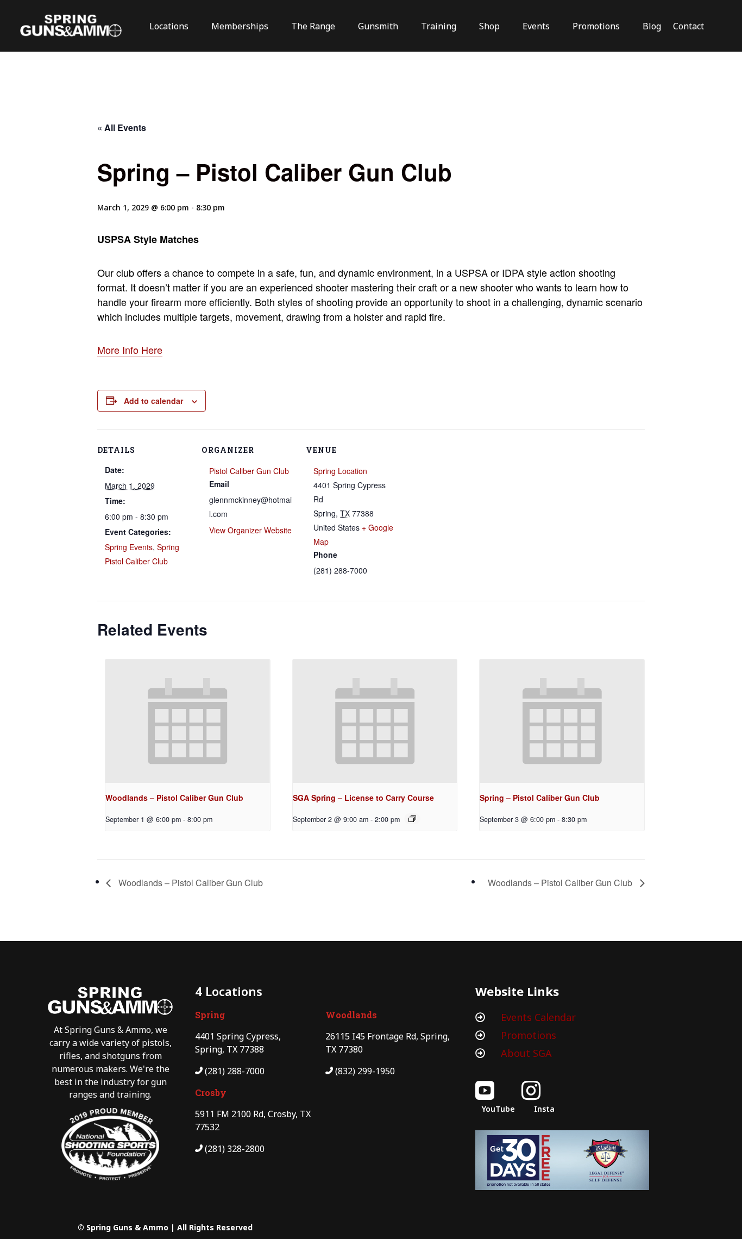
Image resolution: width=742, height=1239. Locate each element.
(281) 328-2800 (235, 1149)
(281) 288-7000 (235, 1071)
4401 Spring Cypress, (238, 1036)
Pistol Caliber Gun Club (249, 470)
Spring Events (129, 546)
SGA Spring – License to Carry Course (363, 797)
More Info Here (129, 350)
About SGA (526, 1053)
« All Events (121, 127)
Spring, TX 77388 (229, 1049)
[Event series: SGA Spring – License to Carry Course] (412, 818)
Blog (652, 26)
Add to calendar (153, 400)
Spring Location (340, 470)
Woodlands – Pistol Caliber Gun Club (174, 797)
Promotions (528, 1035)
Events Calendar (538, 1017)
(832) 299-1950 (365, 1071)
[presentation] (187, 721)
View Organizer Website (250, 530)
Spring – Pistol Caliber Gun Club (540, 797)
